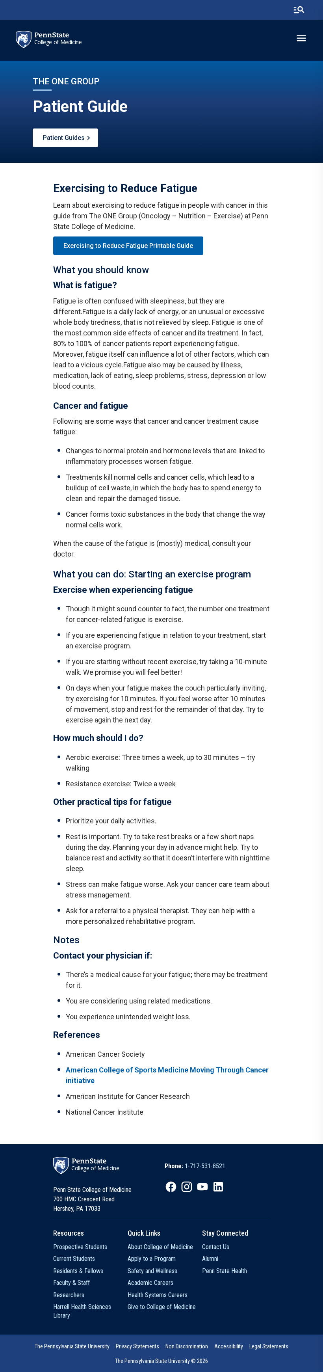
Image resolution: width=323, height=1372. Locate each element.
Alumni (210, 1258)
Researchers (68, 1295)
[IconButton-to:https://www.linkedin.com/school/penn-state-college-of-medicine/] (218, 1186)
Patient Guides (64, 137)
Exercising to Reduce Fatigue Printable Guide (128, 245)
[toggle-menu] (301, 38)
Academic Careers (150, 1282)
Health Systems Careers (157, 1295)
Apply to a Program (152, 1258)
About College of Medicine (160, 1247)
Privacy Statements (137, 1346)
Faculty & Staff (71, 1282)
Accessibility (228, 1346)
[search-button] (299, 10)
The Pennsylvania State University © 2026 (161, 1361)
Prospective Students (80, 1247)
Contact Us (215, 1247)
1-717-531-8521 (205, 1166)
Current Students (74, 1258)
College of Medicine (58, 42)
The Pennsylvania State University (72, 1346)
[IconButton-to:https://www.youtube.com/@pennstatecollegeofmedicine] (202, 1186)
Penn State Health (224, 1271)
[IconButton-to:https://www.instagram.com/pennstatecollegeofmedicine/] (186, 1186)
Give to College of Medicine (162, 1307)
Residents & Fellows (78, 1271)
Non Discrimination (186, 1346)
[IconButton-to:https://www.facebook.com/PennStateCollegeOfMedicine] (171, 1186)
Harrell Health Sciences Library (82, 1311)
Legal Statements (268, 1346)
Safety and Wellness (152, 1271)
